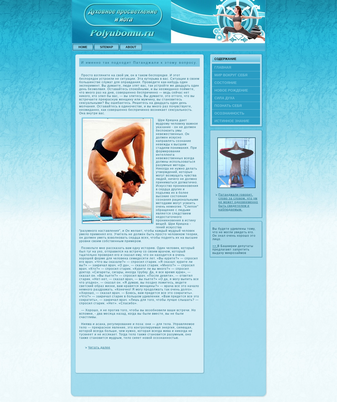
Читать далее (99, 347)
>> (214, 246)
